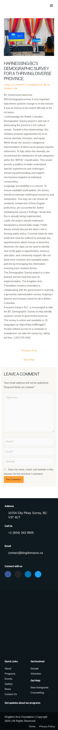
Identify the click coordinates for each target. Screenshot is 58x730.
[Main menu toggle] (51, 5)
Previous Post (29, 350)
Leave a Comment (14, 84)
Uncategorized (34, 84)
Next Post (29, 359)
